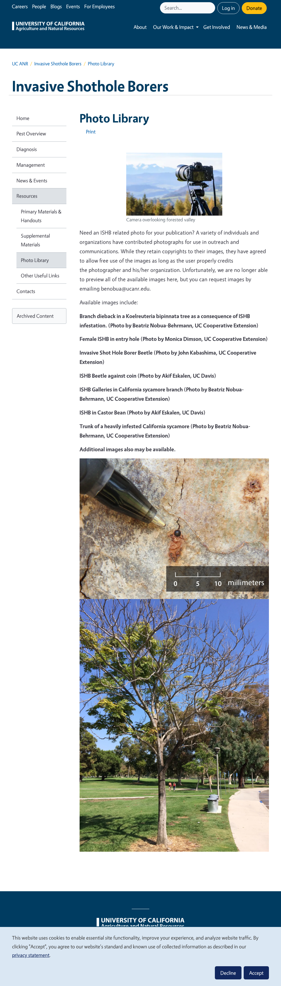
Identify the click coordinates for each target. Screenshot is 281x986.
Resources (26, 196)
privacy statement (30, 955)
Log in (228, 8)
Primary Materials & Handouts (41, 216)
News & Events (31, 180)
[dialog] (140, 956)
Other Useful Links (40, 275)
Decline (228, 973)
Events (73, 6)
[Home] (48, 27)
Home (22, 118)
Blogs (56, 6)
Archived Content (35, 316)
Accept (256, 973)
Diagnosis (26, 149)
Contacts (25, 291)
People (39, 6)
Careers (20, 6)
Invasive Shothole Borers (58, 63)
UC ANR (20, 63)
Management (30, 164)
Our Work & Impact (173, 27)
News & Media (252, 27)
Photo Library (35, 260)
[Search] (211, 7)
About (140, 27)
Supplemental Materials (35, 240)
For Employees (99, 6)
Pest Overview (31, 133)
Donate (254, 8)
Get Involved (216, 27)
